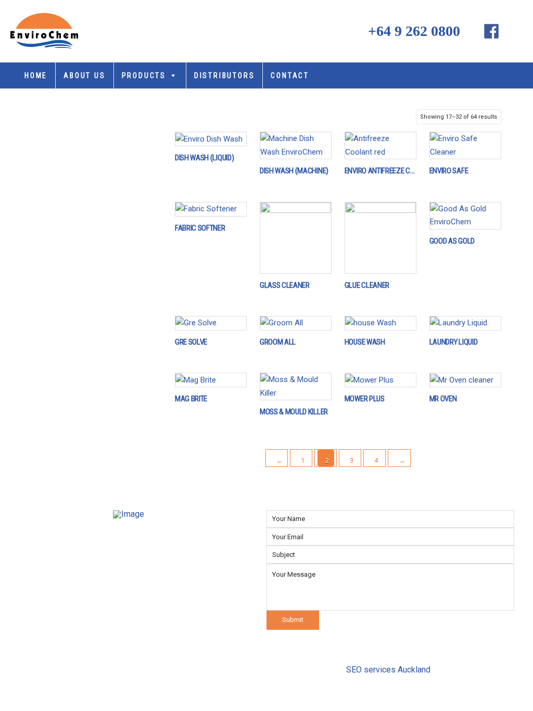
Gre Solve (191, 342)
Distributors (224, 75)
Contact (290, 75)
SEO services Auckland (388, 670)
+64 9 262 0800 (410, 31)
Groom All (278, 342)
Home (35, 75)
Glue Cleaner (367, 286)
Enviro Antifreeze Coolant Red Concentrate (380, 171)
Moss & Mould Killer (294, 412)
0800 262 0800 (167, 590)
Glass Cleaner (285, 286)
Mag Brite (191, 399)
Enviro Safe (448, 171)
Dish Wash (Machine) (294, 171)
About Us (84, 75)
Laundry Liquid (453, 342)
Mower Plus (365, 399)
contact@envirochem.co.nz (190, 609)
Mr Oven (443, 399)
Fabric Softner (200, 228)
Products (144, 75)
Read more (214, 138)
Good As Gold (452, 241)
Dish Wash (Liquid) (204, 158)
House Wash (365, 342)
